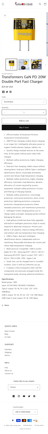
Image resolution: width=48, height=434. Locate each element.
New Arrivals (10, 331)
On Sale (8, 337)
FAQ (6, 368)
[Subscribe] (37, 387)
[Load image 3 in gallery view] (36, 64)
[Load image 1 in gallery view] (11, 64)
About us (8, 371)
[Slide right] (45, 65)
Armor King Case (15, 425)
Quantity (5, 107)
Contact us (9, 373)
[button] (2, 4)
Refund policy (27, 425)
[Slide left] (2, 65)
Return (7, 355)
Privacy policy (39, 425)
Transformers (7, 73)
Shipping (8, 352)
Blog (6, 334)
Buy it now (24, 127)
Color (4, 97)
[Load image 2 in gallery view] (24, 64)
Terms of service (25, 429)
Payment (8, 349)
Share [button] (6, 305)
